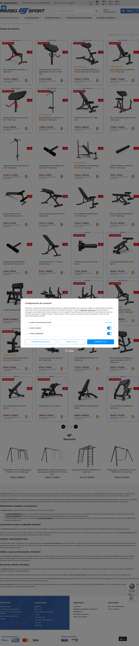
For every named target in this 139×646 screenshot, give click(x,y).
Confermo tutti (100, 342)
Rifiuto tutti (72, 342)
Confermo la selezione (40, 342)
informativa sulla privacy (88, 310)
